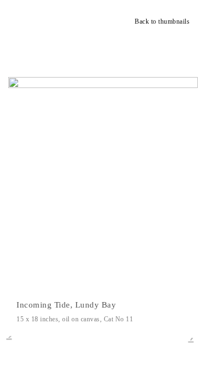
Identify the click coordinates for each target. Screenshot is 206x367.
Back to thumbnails (162, 21)
